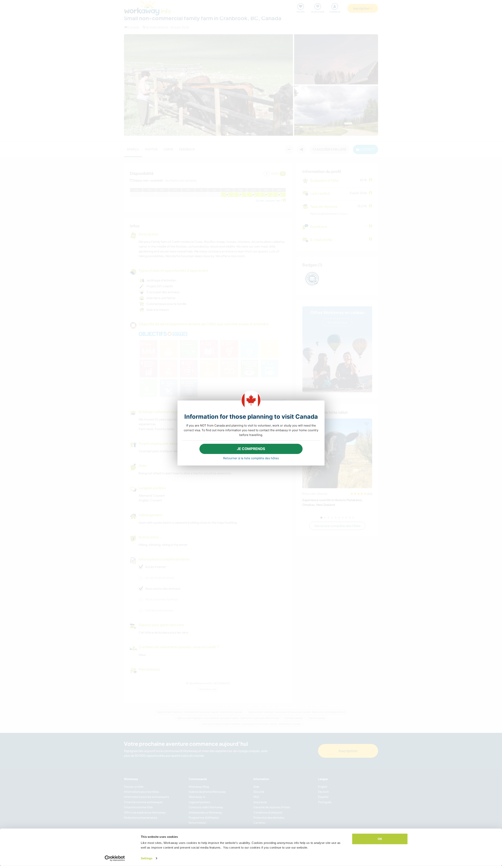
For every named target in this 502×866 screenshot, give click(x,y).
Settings (146, 858)
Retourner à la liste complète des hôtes (251, 458)
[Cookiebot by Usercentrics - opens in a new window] (115, 858)
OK (380, 839)
